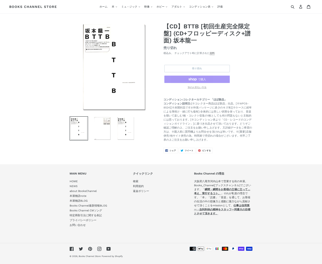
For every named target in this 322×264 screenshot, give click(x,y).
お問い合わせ (78, 225)
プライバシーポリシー (83, 220)
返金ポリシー (141, 191)
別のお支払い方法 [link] (197, 87)
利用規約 (138, 186)
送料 (212, 53)
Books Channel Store (33, 7)
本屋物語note (78, 195)
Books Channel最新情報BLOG (88, 205)
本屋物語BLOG (79, 200)
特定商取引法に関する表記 (86, 215)
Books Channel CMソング (86, 210)
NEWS (73, 186)
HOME (74, 181)
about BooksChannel (83, 191)
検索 (135, 181)
